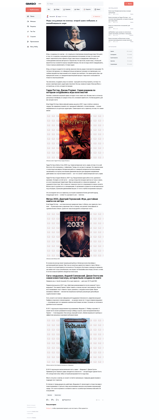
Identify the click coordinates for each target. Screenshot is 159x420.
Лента (32, 16)
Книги (98, 9)
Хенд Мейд (34, 47)
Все (49, 9)
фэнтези (112, 60)
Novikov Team (35, 411)
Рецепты (33, 26)
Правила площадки (31, 405)
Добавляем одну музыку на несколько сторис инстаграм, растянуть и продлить (120, 32)
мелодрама (113, 54)
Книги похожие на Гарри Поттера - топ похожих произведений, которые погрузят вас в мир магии (121, 19)
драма (112, 51)
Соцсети (33, 36)
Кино (78, 9)
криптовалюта (114, 57)
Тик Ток (32, 31)
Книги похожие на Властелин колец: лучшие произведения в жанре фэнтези (120, 39)
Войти (130, 4)
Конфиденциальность (31, 407)
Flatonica (34, 417)
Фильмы (33, 21)
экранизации (113, 64)
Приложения (34, 42)
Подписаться (97, 16)
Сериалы (68, 9)
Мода (57, 9)
